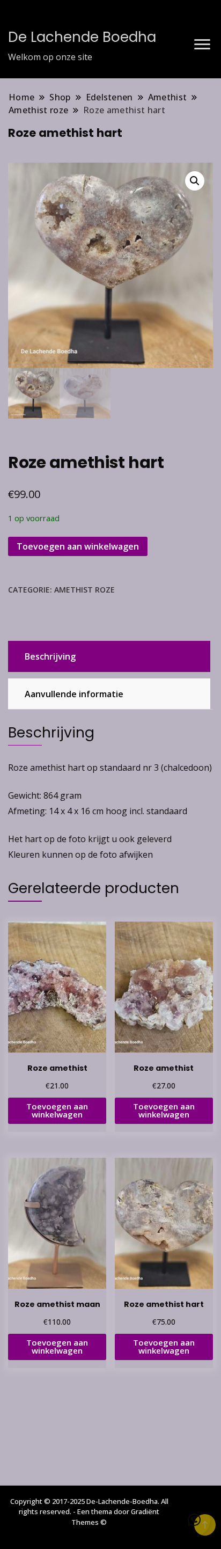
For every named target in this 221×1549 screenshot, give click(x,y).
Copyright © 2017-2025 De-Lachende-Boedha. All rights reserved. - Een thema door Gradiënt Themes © (89, 1511)
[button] (194, 181)
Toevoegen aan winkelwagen (78, 546)
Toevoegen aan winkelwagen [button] (57, 1110)
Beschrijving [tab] (50, 656)
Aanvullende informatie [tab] (74, 694)
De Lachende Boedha (82, 37)
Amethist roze (84, 589)
